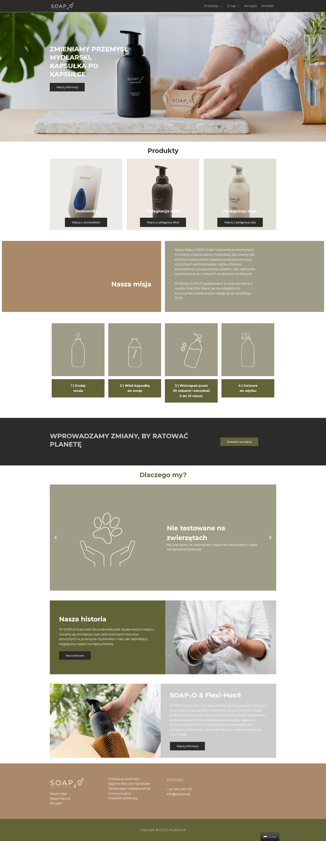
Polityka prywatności (124, 779)
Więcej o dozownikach (86, 222)
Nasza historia (75, 655)
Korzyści (250, 6)
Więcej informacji (67, 87)
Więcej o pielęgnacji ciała (240, 222)
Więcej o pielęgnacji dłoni (163, 222)
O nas (231, 6)
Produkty (211, 6)
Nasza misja (58, 793)
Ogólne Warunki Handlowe (129, 783)
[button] (56, 538)
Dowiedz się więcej (239, 442)
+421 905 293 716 (179, 789)
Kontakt (267, 6)
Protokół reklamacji (123, 798)
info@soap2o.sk (178, 794)
